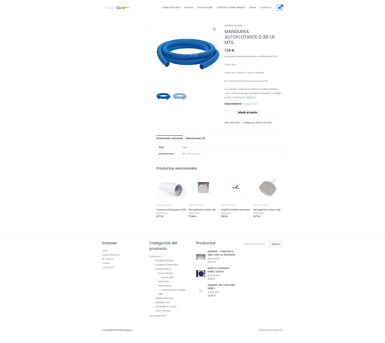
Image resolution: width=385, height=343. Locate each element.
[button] (214, 29)
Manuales (164, 281)
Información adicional (169, 138)
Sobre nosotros (171, 7)
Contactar (108, 267)
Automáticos (166, 273)
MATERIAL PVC (163, 302)
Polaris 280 (167, 277)
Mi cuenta (107, 258)
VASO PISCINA (163, 310)
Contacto (266, 7)
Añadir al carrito (247, 112)
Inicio (105, 250)
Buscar (276, 244)
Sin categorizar (157, 315)
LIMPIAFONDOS (163, 268)
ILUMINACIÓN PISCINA (167, 264)
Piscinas (188, 7)
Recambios (165, 285)
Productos (155, 256)
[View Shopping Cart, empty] (280, 8)
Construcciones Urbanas (231, 7)
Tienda (252, 7)
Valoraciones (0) (195, 138)
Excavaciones (205, 7)
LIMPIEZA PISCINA (233, 25)
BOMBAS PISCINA (165, 260)
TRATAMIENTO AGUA (166, 306)
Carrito (106, 263)
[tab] (169, 138)
